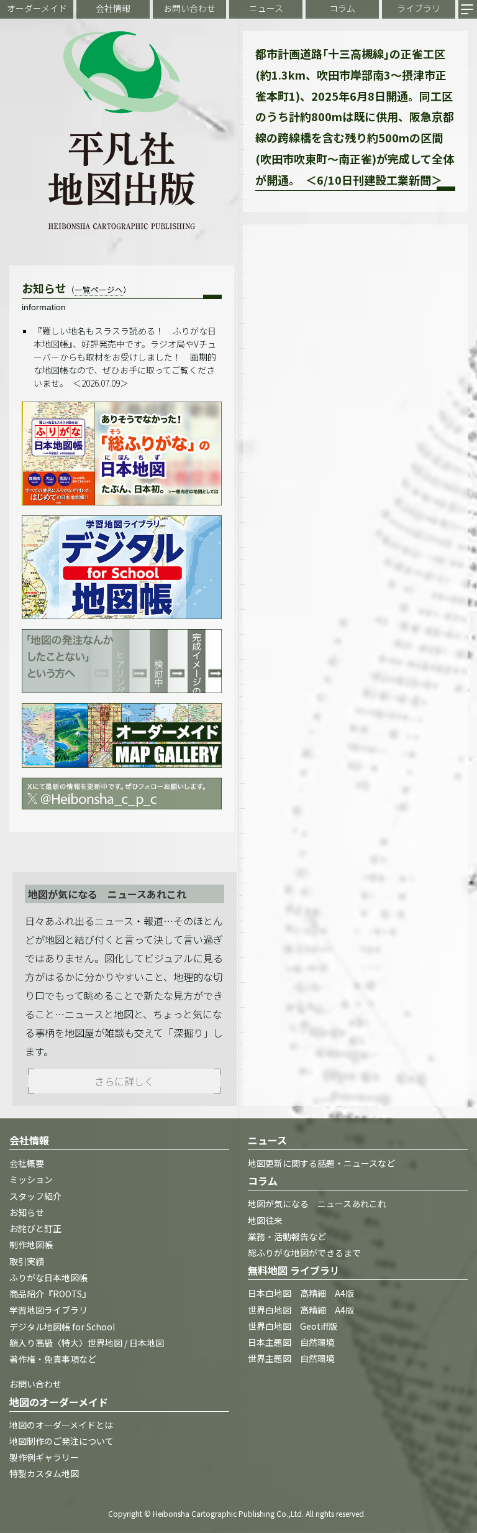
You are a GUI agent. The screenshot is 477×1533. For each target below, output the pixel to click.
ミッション (31, 1179)
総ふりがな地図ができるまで (304, 1252)
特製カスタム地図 (44, 1473)
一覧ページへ (99, 289)
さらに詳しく (124, 1081)
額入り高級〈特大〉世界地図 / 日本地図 (86, 1343)
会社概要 (26, 1163)
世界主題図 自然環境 (291, 1358)
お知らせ (26, 1212)
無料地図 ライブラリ (294, 1270)
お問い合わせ (189, 8)
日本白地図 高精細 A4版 (301, 1293)
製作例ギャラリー (44, 1457)
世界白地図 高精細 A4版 (301, 1310)
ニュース (266, 8)
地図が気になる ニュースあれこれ (317, 1203)
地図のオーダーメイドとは (61, 1425)
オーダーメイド (37, 8)
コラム (342, 8)
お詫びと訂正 (35, 1228)
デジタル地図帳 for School (62, 1326)
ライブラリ (418, 8)
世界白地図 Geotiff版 (292, 1326)
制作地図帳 (31, 1244)
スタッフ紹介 (35, 1196)
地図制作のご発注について (61, 1441)
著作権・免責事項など (52, 1359)
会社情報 (113, 8)
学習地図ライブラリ (48, 1310)
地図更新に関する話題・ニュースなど (321, 1163)
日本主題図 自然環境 (291, 1342)
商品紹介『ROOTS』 (50, 1293)
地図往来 (265, 1220)
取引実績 (26, 1261)
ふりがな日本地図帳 (48, 1277)
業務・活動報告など (287, 1236)
